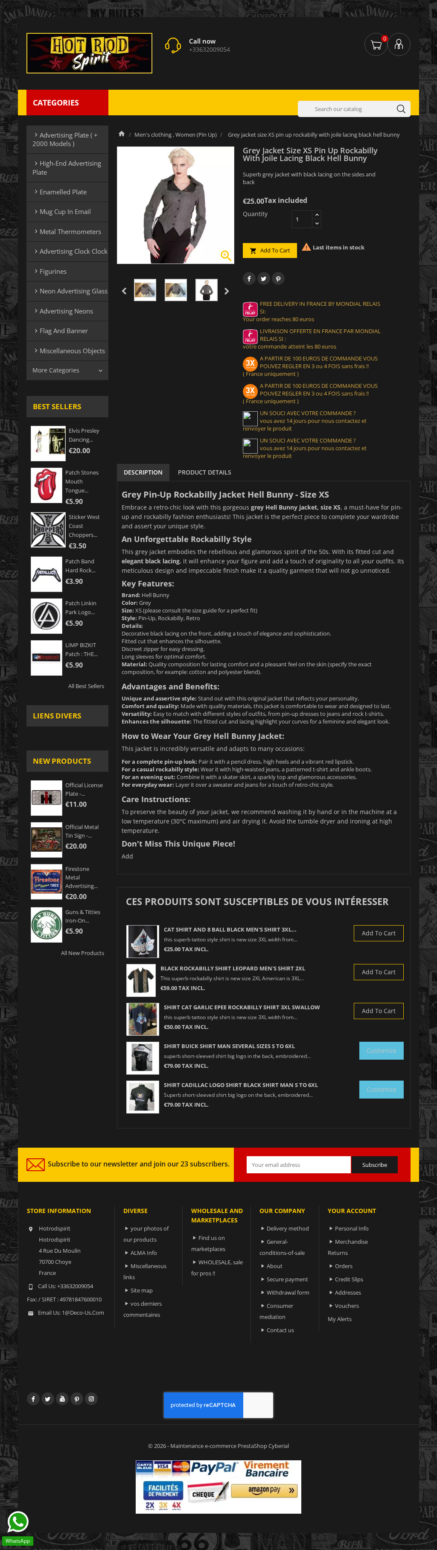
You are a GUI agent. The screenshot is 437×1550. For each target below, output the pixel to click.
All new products (82, 953)
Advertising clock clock (70, 251)
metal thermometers (66, 231)
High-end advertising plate (66, 167)
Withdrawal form (288, 1292)
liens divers (57, 716)
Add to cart (270, 250)
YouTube (62, 1398)
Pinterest (278, 278)
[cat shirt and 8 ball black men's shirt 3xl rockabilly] (143, 941)
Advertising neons (62, 311)
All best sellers (86, 686)
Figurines (49, 271)
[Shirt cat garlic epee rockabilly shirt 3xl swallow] (143, 1019)
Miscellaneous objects (68, 350)
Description (143, 472)
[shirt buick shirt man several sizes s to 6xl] (143, 1058)
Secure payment (287, 1279)
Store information (59, 1211)
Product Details (204, 472)
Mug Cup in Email (61, 211)
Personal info (352, 1228)
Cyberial (278, 1446)
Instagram (91, 1398)
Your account (352, 1211)
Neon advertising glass (70, 291)
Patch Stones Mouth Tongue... (82, 481)
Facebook (33, 1398)
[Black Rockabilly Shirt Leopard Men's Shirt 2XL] (141, 980)
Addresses (348, 1292)
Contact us (280, 1330)
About (275, 1266)
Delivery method (288, 1228)
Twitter (47, 1398)
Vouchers (347, 1306)
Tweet (263, 278)
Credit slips (349, 1279)
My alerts (340, 1319)
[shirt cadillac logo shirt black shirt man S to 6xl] (143, 1097)
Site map (142, 1290)
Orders (344, 1266)
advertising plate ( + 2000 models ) (65, 139)
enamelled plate (59, 192)
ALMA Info (144, 1253)
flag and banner (60, 330)
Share (249, 278)
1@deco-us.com (83, 1312)
